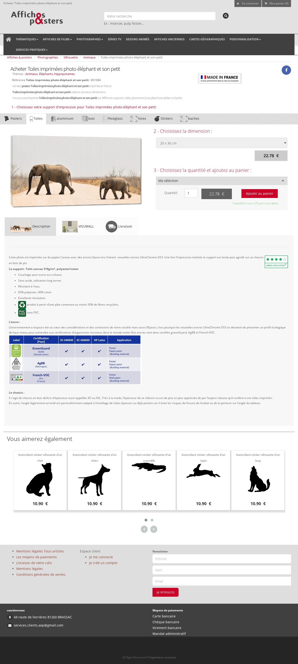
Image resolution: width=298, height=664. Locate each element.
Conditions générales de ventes (40, 574)
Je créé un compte (103, 563)
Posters (16, 118)
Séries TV (114, 39)
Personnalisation (244, 39)
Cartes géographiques (207, 39)
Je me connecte (101, 557)
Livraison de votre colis (34, 563)
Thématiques (26, 39)
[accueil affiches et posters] (8, 39)
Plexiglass (115, 118)
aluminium (65, 118)
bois (91, 118)
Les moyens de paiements (36, 557)
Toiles (38, 118)
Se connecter (250, 3)
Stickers (166, 118)
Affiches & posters (19, 57)
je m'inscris (165, 592)
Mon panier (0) (278, 3)
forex (141, 118)
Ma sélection (168, 180)
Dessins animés (137, 39)
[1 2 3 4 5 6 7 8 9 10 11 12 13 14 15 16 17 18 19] (191, 193)
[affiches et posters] (36, 16)
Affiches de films (56, 39)
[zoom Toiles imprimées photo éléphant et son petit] (76, 171)
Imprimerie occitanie (162, 657)
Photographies (89, 39)
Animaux (89, 57)
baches (193, 118)
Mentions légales (29, 568)
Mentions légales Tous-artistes (40, 551)
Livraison (124, 226)
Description (40, 226)
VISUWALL (86, 226)
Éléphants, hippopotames (57, 74)
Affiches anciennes (169, 39)
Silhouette (71, 57)
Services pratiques (30, 50)
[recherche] (226, 16)
